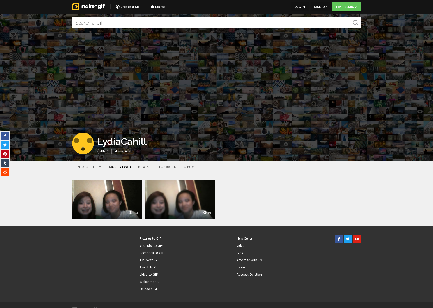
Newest (144, 167)
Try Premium (346, 7)
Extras (160, 7)
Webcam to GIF (151, 282)
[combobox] (216, 22)
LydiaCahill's (87, 167)
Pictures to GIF (150, 238)
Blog (240, 253)
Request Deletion (249, 274)
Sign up (320, 7)
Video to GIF (149, 274)
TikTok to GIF (149, 260)
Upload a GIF (149, 289)
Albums (190, 167)
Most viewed (120, 167)
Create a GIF (130, 7)
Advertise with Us (249, 260)
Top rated (167, 167)
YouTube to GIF (151, 245)
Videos (241, 245)
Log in (300, 7)
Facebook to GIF (152, 253)
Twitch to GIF (149, 267)
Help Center (245, 238)
